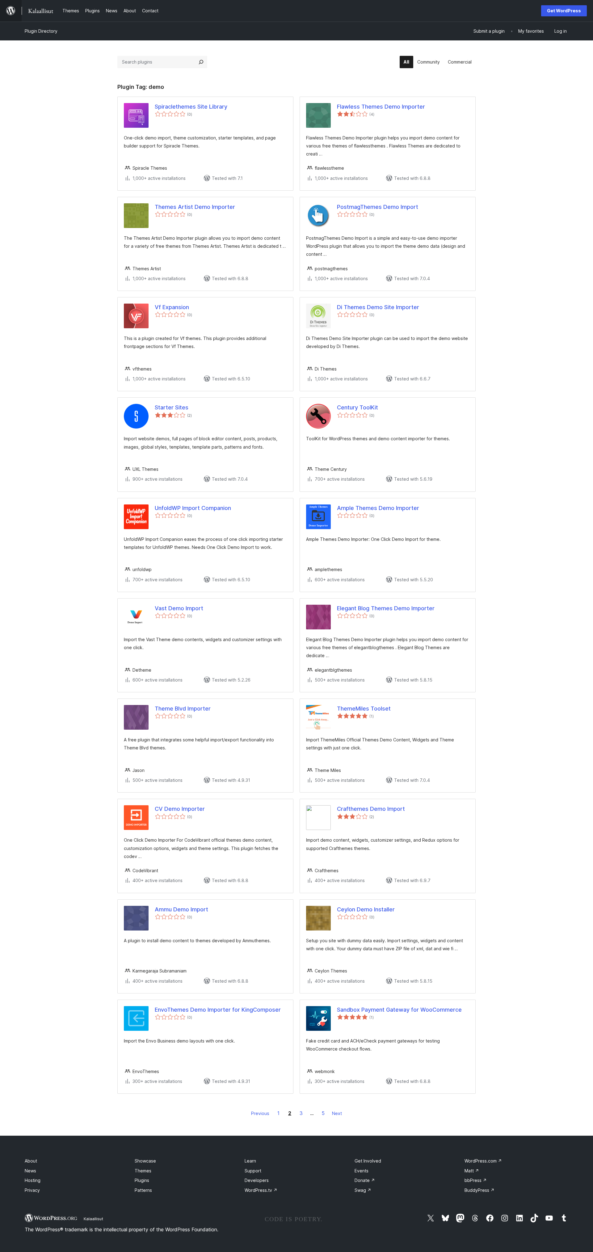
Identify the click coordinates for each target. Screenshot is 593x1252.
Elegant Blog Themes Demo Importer (386, 608)
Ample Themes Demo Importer (378, 508)
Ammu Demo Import (181, 909)
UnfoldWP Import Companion (193, 508)
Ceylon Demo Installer (366, 909)
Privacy (32, 1190)
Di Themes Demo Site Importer (378, 307)
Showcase (145, 1160)
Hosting (32, 1180)
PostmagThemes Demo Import (377, 207)
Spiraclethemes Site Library (191, 106)
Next (337, 1113)
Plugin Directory (41, 31)
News (30, 1170)
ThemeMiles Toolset (364, 708)
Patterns (143, 1190)
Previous (260, 1113)
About (31, 1160)
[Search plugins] (201, 62)
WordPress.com (483, 1160)
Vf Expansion (172, 307)
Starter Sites (171, 407)
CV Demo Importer (180, 809)
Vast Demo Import (179, 608)
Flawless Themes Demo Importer (381, 106)
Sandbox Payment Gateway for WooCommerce (399, 1009)
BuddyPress (479, 1190)
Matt (472, 1170)
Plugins (142, 1180)
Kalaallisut (93, 1218)
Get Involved (368, 1160)
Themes (143, 1170)
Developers (257, 1180)
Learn (250, 1160)
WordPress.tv (261, 1190)
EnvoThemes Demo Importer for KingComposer (218, 1009)
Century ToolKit (357, 407)
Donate (365, 1180)
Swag (363, 1190)
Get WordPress (564, 10)
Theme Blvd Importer (183, 708)
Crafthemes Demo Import (371, 809)
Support (253, 1170)
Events (361, 1170)
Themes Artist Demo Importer (195, 207)
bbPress (476, 1180)
